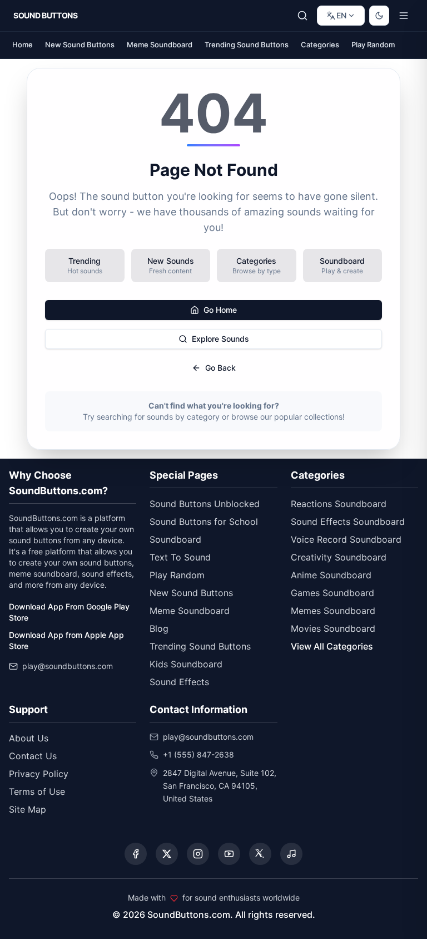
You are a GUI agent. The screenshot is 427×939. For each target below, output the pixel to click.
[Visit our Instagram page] (198, 854)
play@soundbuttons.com (67, 666)
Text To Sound (180, 557)
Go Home (220, 309)
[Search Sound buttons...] (302, 16)
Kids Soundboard (186, 664)
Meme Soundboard (159, 44)
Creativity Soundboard (338, 557)
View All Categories (332, 646)
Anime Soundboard (331, 575)
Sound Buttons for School (204, 521)
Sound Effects (179, 681)
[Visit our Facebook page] (136, 854)
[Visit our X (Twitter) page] (167, 854)
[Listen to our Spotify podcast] (291, 854)
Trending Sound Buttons (247, 44)
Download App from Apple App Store (66, 640)
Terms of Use (37, 791)
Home (22, 44)
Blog (159, 628)
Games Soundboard (332, 592)
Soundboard (175, 539)
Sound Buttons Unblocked (205, 503)
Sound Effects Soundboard (348, 521)
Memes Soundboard (333, 610)
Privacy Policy (38, 773)
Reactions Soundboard (338, 503)
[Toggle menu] (404, 16)
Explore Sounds (220, 338)
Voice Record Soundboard (346, 539)
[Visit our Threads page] (260, 854)
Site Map (27, 809)
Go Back (220, 367)
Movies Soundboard (333, 628)
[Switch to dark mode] (379, 16)
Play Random (373, 44)
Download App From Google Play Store (69, 612)
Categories (320, 44)
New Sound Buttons (80, 44)
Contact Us (33, 755)
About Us (28, 738)
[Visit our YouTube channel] (229, 854)
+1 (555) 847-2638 (198, 754)
